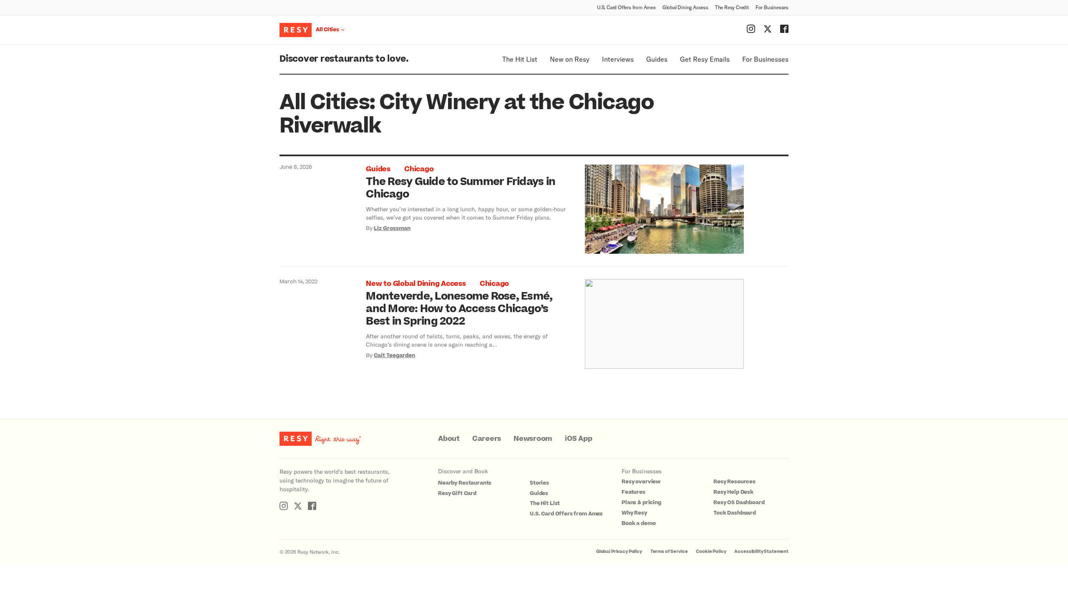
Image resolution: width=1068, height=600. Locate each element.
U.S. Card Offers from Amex (626, 7)
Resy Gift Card (457, 493)
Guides (657, 59)
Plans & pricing (641, 502)
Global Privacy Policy (619, 551)
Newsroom (533, 439)
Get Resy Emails (705, 59)
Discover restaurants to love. (344, 59)
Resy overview (641, 481)
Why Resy (634, 513)
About (449, 439)
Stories (539, 483)
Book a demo (638, 523)
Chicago (418, 169)
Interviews (618, 59)
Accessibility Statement (761, 551)
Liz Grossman (392, 228)
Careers (486, 439)
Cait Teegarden (394, 355)
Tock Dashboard (734, 513)
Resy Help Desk (733, 492)
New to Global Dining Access (416, 284)
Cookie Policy (711, 551)
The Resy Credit (732, 7)
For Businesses (772, 7)
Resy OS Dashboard (738, 502)
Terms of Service (669, 551)
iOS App (578, 439)
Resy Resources (734, 481)
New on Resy (569, 59)
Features (633, 492)
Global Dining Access (685, 7)
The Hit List (519, 59)
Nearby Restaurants (464, 483)
